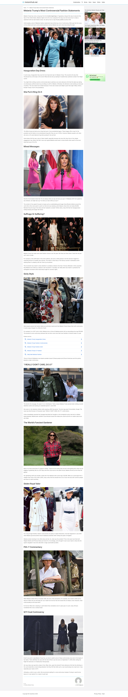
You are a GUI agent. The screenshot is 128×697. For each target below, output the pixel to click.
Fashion (26, 684)
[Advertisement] (95, 65)
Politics (98, 2)
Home (25, 7)
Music (90, 2)
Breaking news (76, 2)
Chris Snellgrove (79, 685)
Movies (85, 2)
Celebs (103, 2)
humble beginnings (52, 16)
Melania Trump (31, 684)
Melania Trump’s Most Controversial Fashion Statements (42, 7)
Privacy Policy (97, 693)
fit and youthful (60, 19)
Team (103, 693)
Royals (94, 2)
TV (82, 2)
